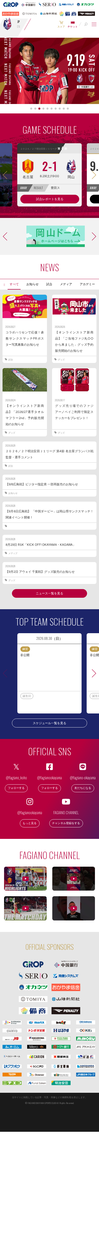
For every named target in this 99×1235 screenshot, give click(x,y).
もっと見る (30, 823)
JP (18, 22)
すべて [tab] (14, 284)
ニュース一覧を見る (49, 593)
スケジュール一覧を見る (49, 723)
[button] (31, 109)
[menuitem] (61, 24)
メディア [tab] (66, 284)
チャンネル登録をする (66, 823)
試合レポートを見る (49, 199)
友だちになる (82, 788)
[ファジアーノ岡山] (7, 24)
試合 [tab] (49, 284)
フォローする (16, 788)
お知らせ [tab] (32, 284)
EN (18, 26)
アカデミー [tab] (87, 284)
